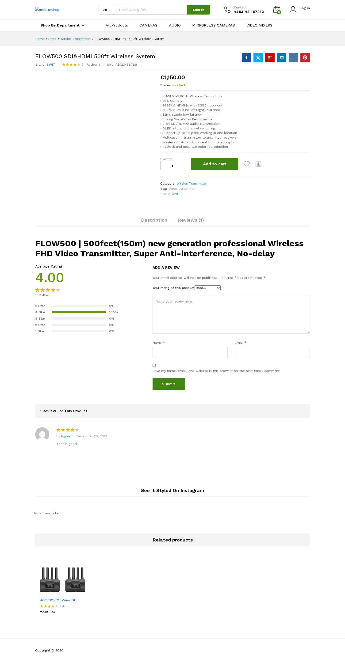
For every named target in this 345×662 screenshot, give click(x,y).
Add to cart (214, 163)
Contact (240, 7)
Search (198, 9)
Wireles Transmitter (191, 183)
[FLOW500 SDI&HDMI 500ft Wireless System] (246, 57)
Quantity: (166, 159)
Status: (166, 85)
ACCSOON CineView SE (58, 600)
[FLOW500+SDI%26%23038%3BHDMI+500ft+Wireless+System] (258, 57)
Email (241, 342)
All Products (117, 25)
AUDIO (175, 25)
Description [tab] (154, 220)
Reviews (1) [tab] (191, 220)
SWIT (51, 64)
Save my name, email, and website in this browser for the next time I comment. (216, 371)
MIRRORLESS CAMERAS (213, 25)
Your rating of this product (174, 288)
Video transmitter (182, 188)
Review (91, 64)
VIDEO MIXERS (259, 25)
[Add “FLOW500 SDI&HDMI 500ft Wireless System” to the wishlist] (247, 164)
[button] (258, 164)
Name (159, 342)
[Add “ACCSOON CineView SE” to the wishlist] (67, 590)
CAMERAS (148, 25)
